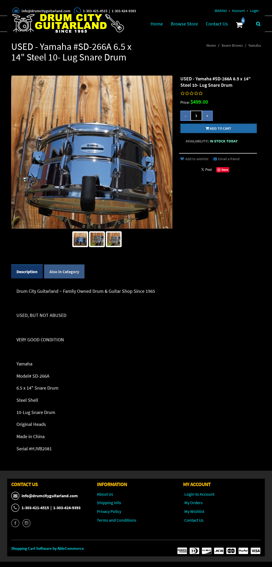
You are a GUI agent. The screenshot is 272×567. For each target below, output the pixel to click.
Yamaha (254, 45)
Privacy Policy (109, 511)
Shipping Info (109, 502)
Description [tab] (26, 271)
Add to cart (220, 128)
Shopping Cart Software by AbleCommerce (47, 548)
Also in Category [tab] (64, 271)
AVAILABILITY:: (197, 141)
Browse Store (184, 24)
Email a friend (229, 158)
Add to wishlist (197, 158)
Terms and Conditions (116, 520)
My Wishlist (194, 511)
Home (157, 24)
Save (225, 170)
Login (254, 10)
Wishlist (221, 10)
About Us (105, 494)
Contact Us (217, 24)
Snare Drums (232, 45)
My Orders (193, 502)
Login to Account (199, 494)
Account (238, 10)
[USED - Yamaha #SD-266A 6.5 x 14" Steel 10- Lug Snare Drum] (80, 239)
